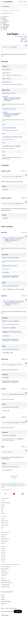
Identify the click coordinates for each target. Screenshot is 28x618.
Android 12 (3, 559)
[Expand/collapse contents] (8, 16)
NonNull (9, 93)
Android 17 (3, 548)
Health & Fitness (4, 522)
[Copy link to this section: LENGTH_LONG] (12, 171)
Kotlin (21, 41)
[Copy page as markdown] (23, 34)
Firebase (3, 599)
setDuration (5, 127)
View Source (23, 38)
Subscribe (17, 611)
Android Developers (5, 10)
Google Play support (5, 584)
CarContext (12, 97)
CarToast (15, 47)
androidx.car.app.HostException (10, 466)
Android (2, 500)
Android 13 (3, 557)
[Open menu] (2, 1)
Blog (2, 511)
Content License (14, 484)
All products (3, 603)
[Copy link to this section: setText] (7, 389)
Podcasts (3, 513)
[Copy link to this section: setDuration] (9, 359)
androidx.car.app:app (22, 36)
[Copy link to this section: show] (5, 447)
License (7, 608)
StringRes (7, 114)
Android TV (3, 543)
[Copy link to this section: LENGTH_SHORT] (12, 198)
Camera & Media (4, 525)
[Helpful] (9, 13)
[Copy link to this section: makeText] (8, 232)
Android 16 (3, 550)
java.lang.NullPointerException (10, 286)
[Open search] (18, 1)
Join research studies (5, 586)
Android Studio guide (5, 566)
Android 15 (3, 552)
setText (4, 137)
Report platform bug (5, 580)
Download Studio (4, 573)
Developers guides (5, 568)
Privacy (2, 527)
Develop (11, 10)
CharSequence (12, 99)
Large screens (4, 534)
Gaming (2, 518)
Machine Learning (4, 520)
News (2, 509)
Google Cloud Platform (6, 601)
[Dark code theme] (26, 45)
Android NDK (3, 575)
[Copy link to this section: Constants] (10, 165)
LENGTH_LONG (5, 72)
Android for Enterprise (5, 502)
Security (2, 504)
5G (1, 529)
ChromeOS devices (5, 538)
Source (2, 507)
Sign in (24, 1)
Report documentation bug (6, 582)
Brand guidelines (13, 608)
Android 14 (3, 554)
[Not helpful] (11, 13)
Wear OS (3, 536)
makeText (4, 96)
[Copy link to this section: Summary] (9, 61)
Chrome (2, 597)
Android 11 (3, 561)
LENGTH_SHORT (5, 82)
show (3, 155)
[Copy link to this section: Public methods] (14, 227)
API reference (5, 6)
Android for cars (4, 541)
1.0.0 (26, 39)
